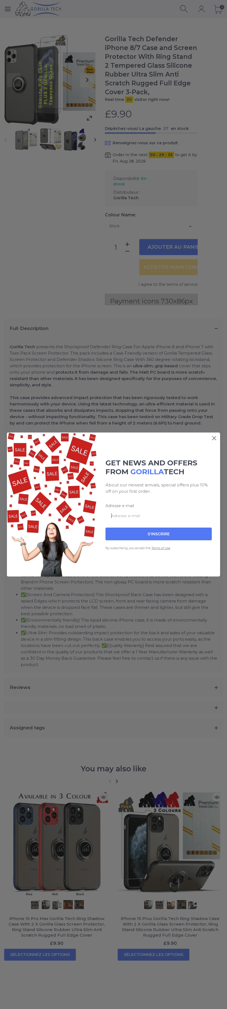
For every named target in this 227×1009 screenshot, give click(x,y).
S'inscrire (159, 533)
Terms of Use (160, 548)
